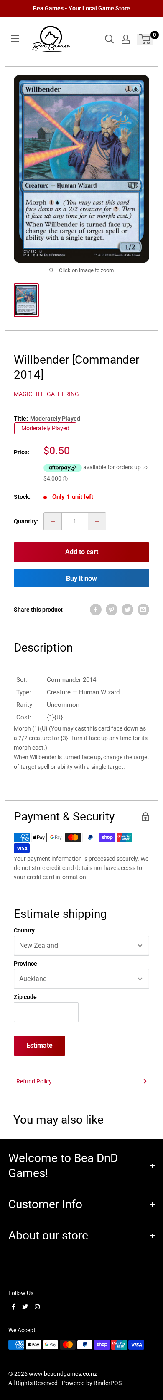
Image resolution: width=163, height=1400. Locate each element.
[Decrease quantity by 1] (52, 521)
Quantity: (26, 521)
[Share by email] (143, 609)
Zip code (25, 997)
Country (24, 930)
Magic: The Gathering (46, 394)
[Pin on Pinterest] (111, 609)
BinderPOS (108, 1383)
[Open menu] (15, 38)
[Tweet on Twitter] (127, 609)
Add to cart (81, 552)
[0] (145, 39)
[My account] (126, 39)
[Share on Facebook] (96, 609)
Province (25, 963)
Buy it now (81, 578)
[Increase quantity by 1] (97, 521)
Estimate (39, 1045)
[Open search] (109, 39)
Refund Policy (34, 1081)
